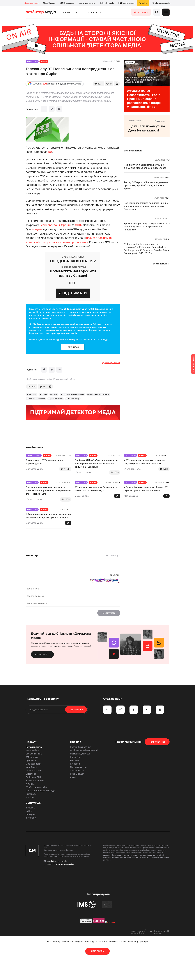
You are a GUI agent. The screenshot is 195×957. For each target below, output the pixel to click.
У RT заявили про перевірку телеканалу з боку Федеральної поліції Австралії (145, 462)
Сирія (44, 394)
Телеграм (30, 814)
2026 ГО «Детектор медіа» (60, 864)
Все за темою (160, 263)
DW (50, 152)
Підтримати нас (78, 767)
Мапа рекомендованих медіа (40, 790)
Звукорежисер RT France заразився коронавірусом (44, 462)
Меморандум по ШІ (80, 753)
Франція (32, 394)
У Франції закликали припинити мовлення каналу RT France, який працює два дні (48, 516)
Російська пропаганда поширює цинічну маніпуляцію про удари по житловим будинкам (146, 206)
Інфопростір (32, 61)
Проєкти (31, 742)
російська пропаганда (99, 394)
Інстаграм (31, 817)
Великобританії (49, 225)
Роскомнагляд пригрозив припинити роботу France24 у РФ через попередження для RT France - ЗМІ (48, 490)
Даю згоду (97, 951)
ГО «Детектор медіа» (161, 3)
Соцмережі (33, 802)
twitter (29, 811)
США (78, 225)
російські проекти (37, 398)
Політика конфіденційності (84, 750)
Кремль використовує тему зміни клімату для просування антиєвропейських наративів (147, 226)
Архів (73, 777)
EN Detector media (126, 3)
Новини (66, 12)
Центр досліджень (87, 3)
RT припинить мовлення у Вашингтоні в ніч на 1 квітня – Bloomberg (96, 489)
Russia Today (73, 398)
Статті (77, 12)
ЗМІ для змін (32, 757)
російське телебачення (73, 394)
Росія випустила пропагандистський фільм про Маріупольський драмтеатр (145, 166)
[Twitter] (52, 109)
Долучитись (73, 347)
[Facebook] (44, 109)
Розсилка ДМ (77, 773)
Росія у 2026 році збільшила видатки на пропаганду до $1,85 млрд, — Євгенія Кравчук (146, 185)
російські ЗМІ (56, 398)
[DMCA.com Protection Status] (86, 922)
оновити (114, 575)
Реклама (74, 760)
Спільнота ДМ (42, 654)
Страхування (141, 12)
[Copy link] (59, 109)
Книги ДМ (75, 757)
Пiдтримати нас (157, 741)
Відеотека (31, 773)
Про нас (75, 742)
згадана (37, 229)
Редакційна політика (80, 747)
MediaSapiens (49, 3)
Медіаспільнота (34, 455)
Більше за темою (133, 150)
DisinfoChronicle (107, 3)
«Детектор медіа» (111, 362)
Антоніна (143, 3)
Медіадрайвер (33, 763)
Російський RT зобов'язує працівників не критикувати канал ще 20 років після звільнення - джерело (96, 463)
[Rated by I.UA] (110, 922)
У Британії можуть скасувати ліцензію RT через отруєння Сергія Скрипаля (145, 489)
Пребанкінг (31, 760)
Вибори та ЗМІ (33, 777)
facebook (30, 807)
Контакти (75, 763)
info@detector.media (57, 861)
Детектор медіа (32, 3)
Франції (66, 225)
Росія (54, 394)
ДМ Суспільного (67, 3)
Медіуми (30, 797)
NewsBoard (31, 767)
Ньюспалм (31, 794)
